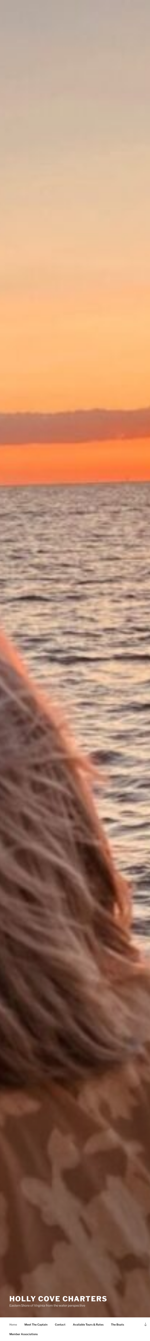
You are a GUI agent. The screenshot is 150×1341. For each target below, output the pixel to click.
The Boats (117, 1324)
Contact (60, 1324)
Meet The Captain (35, 1324)
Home (13, 1324)
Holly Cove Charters (58, 1299)
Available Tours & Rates (88, 1324)
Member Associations (23, 1334)
